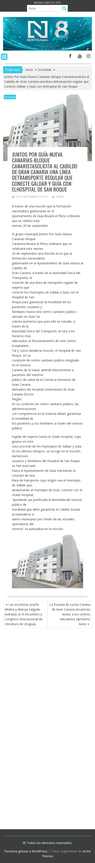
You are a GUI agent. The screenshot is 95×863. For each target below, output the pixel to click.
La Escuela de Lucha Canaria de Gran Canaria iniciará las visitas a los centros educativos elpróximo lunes (69, 614)
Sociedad (9, 97)
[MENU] (4, 57)
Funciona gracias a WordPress (26, 851)
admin (59, 197)
